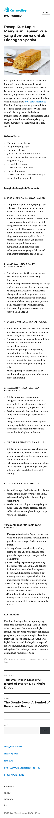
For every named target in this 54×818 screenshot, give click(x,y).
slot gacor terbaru (13, 746)
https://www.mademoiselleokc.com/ (22, 768)
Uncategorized (35, 659)
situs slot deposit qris (35, 101)
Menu (45, 12)
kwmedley (12, 659)
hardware (9, 786)
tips (6, 805)
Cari (6, 725)
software (8, 799)
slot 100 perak (11, 753)
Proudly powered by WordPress (27, 813)
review (7, 793)
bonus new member (14, 775)
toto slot (8, 760)
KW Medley (13, 16)
